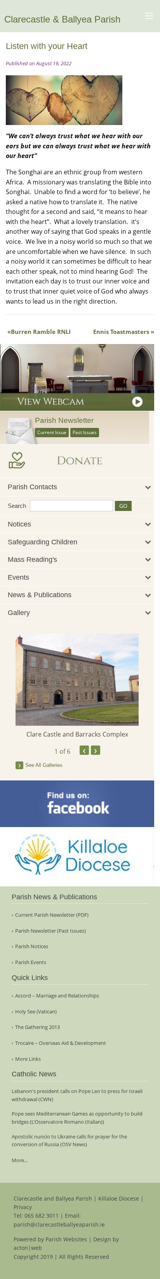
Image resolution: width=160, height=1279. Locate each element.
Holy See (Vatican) (36, 1011)
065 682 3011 (41, 1215)
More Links (28, 1059)
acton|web (28, 1247)
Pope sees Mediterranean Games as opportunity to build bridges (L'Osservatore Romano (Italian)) (77, 1117)
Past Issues (85, 432)
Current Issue (51, 432)
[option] (77, 686)
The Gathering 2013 (37, 1027)
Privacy (23, 1207)
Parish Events (30, 962)
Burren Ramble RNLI (41, 331)
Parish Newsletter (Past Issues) (50, 930)
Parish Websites (66, 1239)
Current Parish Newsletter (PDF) (52, 915)
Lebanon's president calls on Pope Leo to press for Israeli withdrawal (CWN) (77, 1095)
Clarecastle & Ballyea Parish (62, 19)
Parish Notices (31, 946)
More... (20, 1160)
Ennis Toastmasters (121, 331)
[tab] (77, 487)
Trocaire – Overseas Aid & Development (60, 1043)
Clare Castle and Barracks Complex (77, 734)
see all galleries (44, 765)
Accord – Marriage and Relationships (57, 995)
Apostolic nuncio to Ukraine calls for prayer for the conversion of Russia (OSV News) (69, 1140)
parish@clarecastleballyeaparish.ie (59, 1224)
